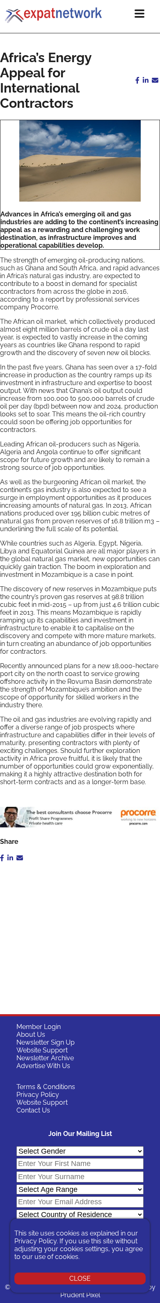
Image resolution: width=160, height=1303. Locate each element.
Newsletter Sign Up (45, 1042)
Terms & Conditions (45, 1087)
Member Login (38, 1027)
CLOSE (80, 1278)
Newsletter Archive (45, 1058)
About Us (30, 1034)
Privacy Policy (37, 1095)
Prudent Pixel (80, 1295)
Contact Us (33, 1110)
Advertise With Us (43, 1066)
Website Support (42, 1050)
